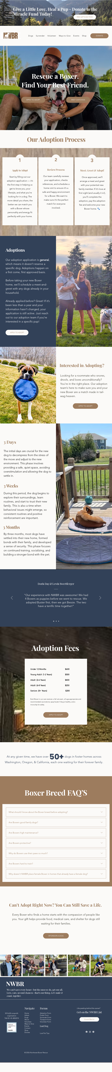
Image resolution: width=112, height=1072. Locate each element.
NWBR (15, 983)
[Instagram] (90, 1032)
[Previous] (12, 598)
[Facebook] (86, 1032)
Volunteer (27, 1022)
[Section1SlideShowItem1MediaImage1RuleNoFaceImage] (53, 621)
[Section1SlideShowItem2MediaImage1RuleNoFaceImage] (56, 621)
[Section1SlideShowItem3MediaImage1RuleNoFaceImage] (58, 621)
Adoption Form (45, 1013)
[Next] (100, 598)
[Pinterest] (93, 1032)
